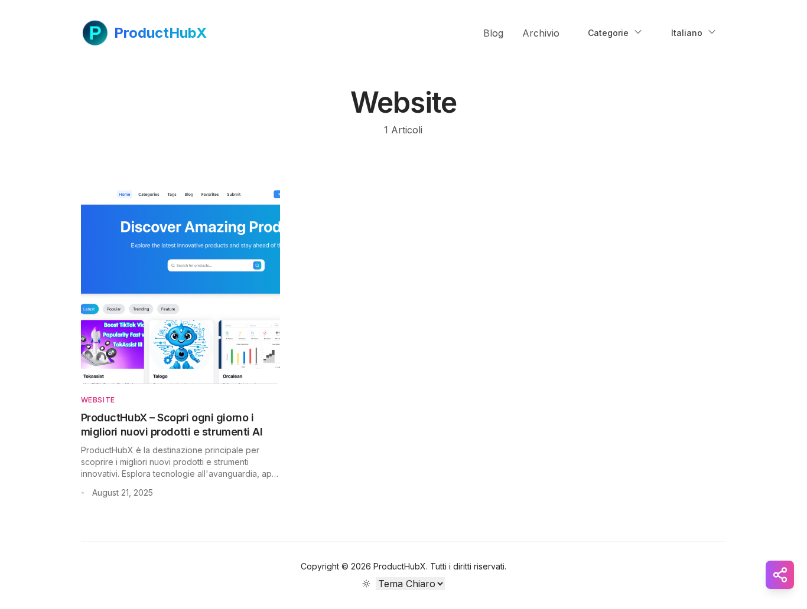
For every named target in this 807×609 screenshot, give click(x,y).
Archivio (540, 33)
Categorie (608, 33)
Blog (493, 33)
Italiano (686, 33)
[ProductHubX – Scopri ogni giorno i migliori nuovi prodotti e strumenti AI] (181, 284)
